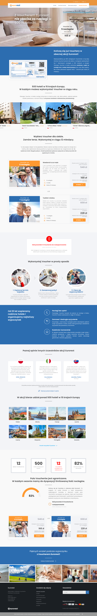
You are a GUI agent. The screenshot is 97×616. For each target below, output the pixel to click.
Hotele (54, 5)
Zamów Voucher (83, 5)
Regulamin (38, 601)
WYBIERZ (78, 184)
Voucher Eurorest (62, 5)
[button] (84, 1)
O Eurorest (38, 599)
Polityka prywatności (41, 603)
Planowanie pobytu (72, 5)
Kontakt (38, 605)
